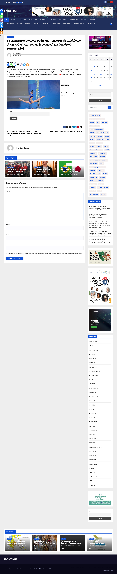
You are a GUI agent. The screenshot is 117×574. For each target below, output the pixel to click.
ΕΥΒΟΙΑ (106, 146)
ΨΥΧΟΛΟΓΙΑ (88, 28)
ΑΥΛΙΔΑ (100, 136)
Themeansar (53, 568)
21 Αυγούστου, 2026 (96, 545)
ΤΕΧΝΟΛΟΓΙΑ (93, 477)
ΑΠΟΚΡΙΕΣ (93, 136)
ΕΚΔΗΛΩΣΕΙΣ (63, 19)
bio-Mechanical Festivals (96, 129)
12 (97, 70)
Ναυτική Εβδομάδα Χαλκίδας (97, 167)
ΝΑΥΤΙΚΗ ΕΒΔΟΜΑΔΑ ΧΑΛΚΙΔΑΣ (98, 160)
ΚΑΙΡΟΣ (107, 149)
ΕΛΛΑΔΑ (19, 24)
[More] (27, 64)
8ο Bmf (92, 122)
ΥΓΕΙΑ (91, 481)
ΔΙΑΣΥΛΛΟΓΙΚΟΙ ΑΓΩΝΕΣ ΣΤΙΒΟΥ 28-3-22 (65, 131)
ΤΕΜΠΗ (101, 184)
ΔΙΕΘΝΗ (92, 143)
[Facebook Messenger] (15, 64)
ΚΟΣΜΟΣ (92, 417)
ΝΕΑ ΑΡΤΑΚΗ (93, 163)
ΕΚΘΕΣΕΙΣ (99, 143)
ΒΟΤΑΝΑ (92, 363)
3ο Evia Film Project (95, 115)
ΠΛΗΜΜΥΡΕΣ (93, 177)
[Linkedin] (1, 13)
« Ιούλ (99, 85)
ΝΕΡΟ (101, 163)
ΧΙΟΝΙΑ (99, 191)
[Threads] (18, 64)
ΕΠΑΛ (99, 146)
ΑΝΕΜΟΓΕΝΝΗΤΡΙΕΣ (102, 132)
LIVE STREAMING (80, 567)
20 (101, 74)
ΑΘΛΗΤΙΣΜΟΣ (11, 37)
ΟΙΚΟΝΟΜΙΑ (66, 24)
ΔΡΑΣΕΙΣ (53, 19)
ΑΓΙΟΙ (91, 346)
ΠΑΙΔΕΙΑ (40, 28)
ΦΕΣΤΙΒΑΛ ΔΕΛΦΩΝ (103, 187)
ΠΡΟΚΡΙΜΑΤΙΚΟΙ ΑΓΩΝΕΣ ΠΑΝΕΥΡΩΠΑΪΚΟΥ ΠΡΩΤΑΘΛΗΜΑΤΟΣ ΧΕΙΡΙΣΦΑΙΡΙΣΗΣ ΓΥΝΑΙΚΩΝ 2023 (24, 133)
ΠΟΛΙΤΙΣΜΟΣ (91, 24)
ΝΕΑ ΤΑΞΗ (92, 426)
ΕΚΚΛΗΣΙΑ (93, 19)
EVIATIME (11, 11)
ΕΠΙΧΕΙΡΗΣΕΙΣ (10, 24)
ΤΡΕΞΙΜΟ (92, 187)
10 (91, 70)
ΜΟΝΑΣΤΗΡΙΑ (93, 156)
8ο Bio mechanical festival (97, 119)
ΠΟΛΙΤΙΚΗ (58, 28)
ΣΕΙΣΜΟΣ (102, 177)
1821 (98, 122)
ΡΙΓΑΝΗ (91, 468)
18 (94, 74)
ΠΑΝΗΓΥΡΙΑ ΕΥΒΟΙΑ (95, 173)
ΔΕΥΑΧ (92, 139)
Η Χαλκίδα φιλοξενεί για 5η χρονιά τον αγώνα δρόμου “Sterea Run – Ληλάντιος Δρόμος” (100, 240)
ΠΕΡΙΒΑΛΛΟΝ (30, 28)
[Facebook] (8, 64)
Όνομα (8, 224)
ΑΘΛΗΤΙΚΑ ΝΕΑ (77, 28)
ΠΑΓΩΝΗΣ (92, 170)
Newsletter (88, 567)
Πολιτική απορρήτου (108, 570)
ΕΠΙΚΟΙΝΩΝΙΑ (74, 19)
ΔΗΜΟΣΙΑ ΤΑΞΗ (94, 371)
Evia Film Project (94, 125)
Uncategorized (93, 342)
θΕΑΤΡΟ (103, 194)
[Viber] (21, 64)
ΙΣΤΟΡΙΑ (27, 24)
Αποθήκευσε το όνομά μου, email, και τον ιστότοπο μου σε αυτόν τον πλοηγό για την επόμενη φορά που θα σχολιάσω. (45, 253)
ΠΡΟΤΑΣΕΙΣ (9, 28)
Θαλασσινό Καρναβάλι (96, 149)
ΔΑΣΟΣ (107, 136)
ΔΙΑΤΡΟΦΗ (43, 19)
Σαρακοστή (93, 184)
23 (111, 74)
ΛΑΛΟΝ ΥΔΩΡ (102, 153)
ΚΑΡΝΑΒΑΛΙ (93, 153)
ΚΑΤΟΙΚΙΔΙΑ (46, 24)
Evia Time (18, 53)
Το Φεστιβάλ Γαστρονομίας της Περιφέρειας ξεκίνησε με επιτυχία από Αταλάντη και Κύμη (100, 233)
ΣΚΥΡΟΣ (92, 180)
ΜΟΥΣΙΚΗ (102, 156)
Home (72, 567)
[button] (108, 24)
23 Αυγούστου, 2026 (14, 545)
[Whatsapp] (11, 64)
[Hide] (0, 35)
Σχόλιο (8, 191)
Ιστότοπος (9, 244)
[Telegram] (24, 64)
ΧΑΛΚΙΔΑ (92, 191)
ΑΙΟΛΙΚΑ (92, 132)
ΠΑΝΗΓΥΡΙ (100, 170)
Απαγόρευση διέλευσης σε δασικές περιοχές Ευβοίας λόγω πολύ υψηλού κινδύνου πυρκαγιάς (100, 208)
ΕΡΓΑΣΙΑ (83, 19)
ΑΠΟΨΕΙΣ (13, 19)
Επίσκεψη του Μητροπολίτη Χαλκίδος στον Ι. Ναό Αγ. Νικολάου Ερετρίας (98, 215)
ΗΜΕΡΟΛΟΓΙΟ (109, 567)
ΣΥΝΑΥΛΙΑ (100, 180)
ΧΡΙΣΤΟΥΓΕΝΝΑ (94, 194)
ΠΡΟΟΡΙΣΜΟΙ (19, 28)
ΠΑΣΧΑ (105, 173)
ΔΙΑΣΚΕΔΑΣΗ (33, 19)
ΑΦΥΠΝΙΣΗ (23, 19)
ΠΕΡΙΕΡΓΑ (49, 28)
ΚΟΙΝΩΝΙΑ (36, 24)
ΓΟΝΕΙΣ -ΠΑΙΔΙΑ (94, 367)
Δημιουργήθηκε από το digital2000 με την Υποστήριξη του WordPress (21, 568)
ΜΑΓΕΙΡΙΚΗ (56, 24)
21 (104, 74)
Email (8, 234)
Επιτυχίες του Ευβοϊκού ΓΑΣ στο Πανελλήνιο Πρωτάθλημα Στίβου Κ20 (17, 171)
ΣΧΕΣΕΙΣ (66, 28)
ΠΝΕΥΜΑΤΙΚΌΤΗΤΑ (79, 24)
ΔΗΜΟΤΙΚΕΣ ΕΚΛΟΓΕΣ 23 (103, 139)
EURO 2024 (104, 122)
